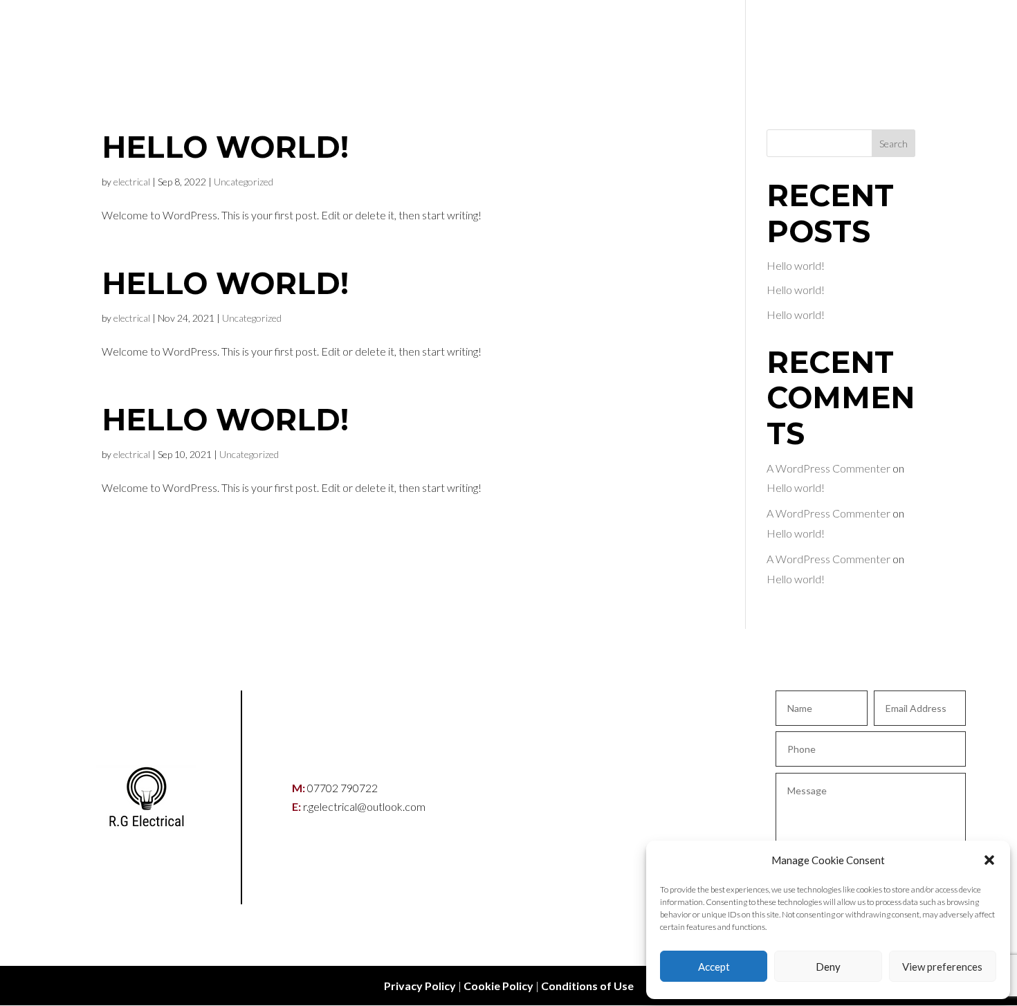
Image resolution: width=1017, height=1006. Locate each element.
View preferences (942, 966)
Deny (828, 966)
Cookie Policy (498, 985)
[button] (989, 860)
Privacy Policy (420, 985)
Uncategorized (243, 182)
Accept (714, 966)
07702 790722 (342, 787)
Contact (887, 45)
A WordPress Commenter (828, 468)
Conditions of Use (587, 985)
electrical (131, 182)
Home (660, 45)
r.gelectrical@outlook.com (364, 806)
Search (893, 143)
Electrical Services (769, 45)
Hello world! (225, 147)
